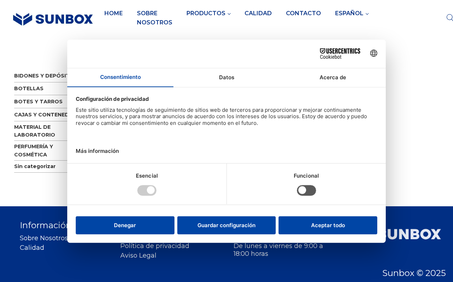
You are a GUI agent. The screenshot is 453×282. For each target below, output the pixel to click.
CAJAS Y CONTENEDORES (49, 114)
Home (113, 13)
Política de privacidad (154, 246)
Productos (206, 13)
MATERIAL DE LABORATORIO (34, 131)
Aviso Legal (138, 255)
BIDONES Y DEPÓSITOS (46, 76)
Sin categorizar (35, 166)
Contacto (303, 13)
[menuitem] (351, 13)
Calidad (258, 13)
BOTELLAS (29, 88)
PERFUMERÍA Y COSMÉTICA (33, 150)
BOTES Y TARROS (38, 101)
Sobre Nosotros (154, 18)
